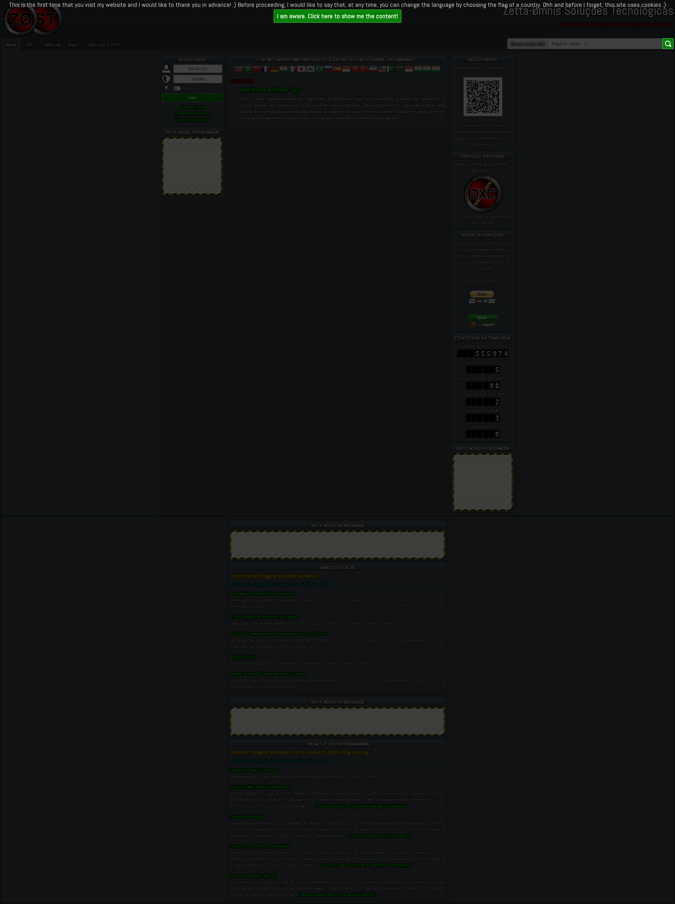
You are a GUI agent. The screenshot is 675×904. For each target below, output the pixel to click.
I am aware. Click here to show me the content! (337, 16)
